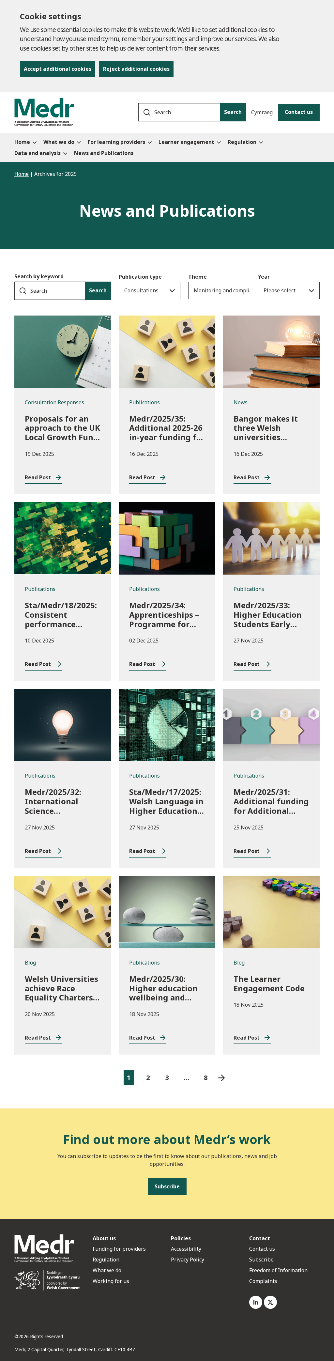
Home (21, 174)
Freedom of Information (278, 1270)
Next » (222, 1077)
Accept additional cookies (57, 68)
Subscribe (261, 1259)
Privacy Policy (187, 1259)
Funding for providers (119, 1248)
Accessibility (186, 1248)
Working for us (111, 1281)
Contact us (299, 112)
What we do (107, 1270)
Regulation (106, 1259)
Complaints (263, 1281)
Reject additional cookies (136, 68)
